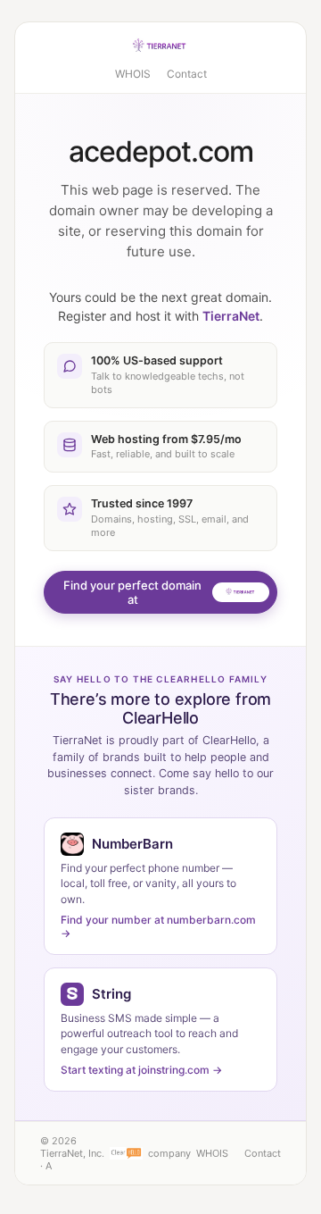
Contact (187, 73)
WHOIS (133, 73)
